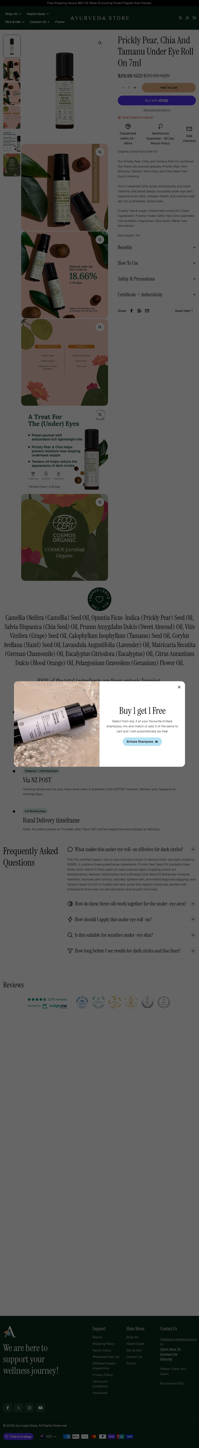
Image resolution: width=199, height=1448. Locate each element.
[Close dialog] (179, 687)
